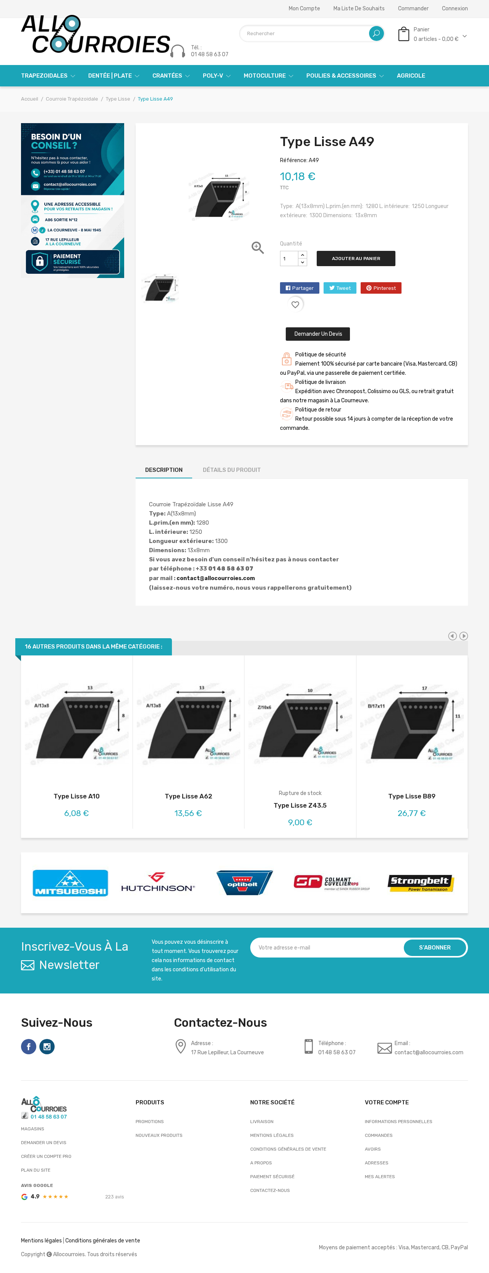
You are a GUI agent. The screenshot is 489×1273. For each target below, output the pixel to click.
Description (164, 470)
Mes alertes (380, 1176)
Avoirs (373, 1149)
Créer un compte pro (46, 1156)
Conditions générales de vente (288, 1149)
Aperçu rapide (76, 725)
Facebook (28, 1046)
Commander (413, 9)
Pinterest (385, 288)
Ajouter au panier (356, 258)
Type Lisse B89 (412, 796)
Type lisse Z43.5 (300, 805)
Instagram (47, 1046)
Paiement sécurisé (272, 1176)
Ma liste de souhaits (359, 9)
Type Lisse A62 (188, 796)
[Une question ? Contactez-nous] (72, 200)
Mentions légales (272, 1135)
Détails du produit (232, 470)
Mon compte (304, 9)
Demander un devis (317, 334)
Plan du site (35, 1170)
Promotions (150, 1121)
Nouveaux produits (159, 1135)
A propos (261, 1163)
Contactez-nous (270, 1190)
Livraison (262, 1121)
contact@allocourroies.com (215, 578)
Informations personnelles (398, 1121)
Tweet (344, 288)
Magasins (32, 1129)
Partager (303, 288)
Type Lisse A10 (76, 796)
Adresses (377, 1163)
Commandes (379, 1135)
